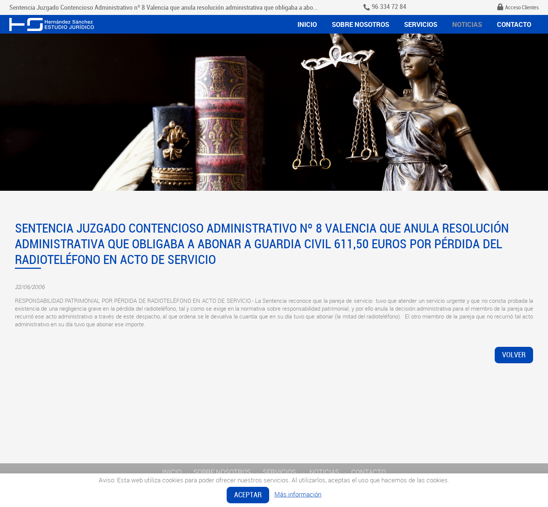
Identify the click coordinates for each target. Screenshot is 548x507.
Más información (297, 494)
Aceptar (248, 495)
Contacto (514, 24)
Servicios (420, 24)
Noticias (467, 24)
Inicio (307, 24)
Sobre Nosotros (360, 24)
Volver (514, 355)
